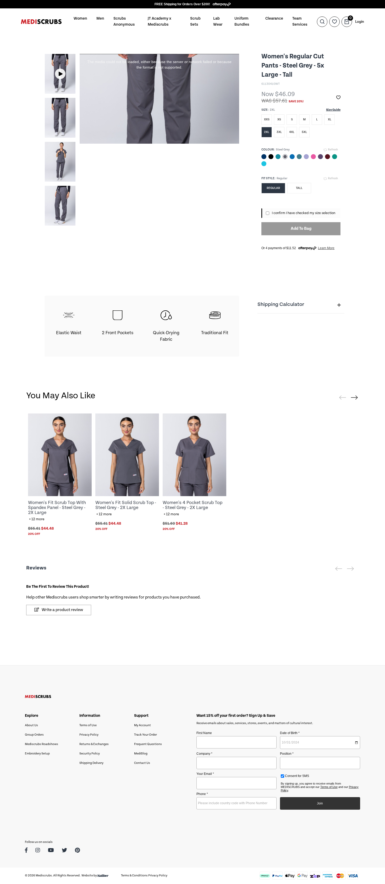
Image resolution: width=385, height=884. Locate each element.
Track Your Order (145, 734)
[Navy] (263, 156)
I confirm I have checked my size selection (303, 213)
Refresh (332, 149)
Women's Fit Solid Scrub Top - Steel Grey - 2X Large (125, 505)
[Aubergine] (320, 156)
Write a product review (62, 609)
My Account (142, 725)
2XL (266, 132)
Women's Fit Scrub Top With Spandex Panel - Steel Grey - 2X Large (57, 507)
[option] (60, 74)
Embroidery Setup (37, 753)
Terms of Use (88, 725)
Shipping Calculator (280, 304)
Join (320, 803)
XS (279, 119)
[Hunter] (334, 156)
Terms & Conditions (134, 875)
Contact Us (142, 763)
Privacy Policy (88, 734)
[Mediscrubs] (41, 21)
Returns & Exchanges (94, 744)
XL (329, 119)
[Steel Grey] (285, 156)
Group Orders (34, 734)
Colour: (267, 149)
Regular (273, 188)
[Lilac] (306, 156)
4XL (291, 132)
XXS (267, 119)
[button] (338, 97)
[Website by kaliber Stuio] (102, 875)
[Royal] (292, 156)
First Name (204, 733)
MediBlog (140, 753)
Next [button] (66, 139)
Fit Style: (268, 178)
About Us (31, 725)
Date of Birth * (290, 733)
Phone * (202, 794)
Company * (204, 754)
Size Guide (333, 109)
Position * (287, 754)
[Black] (270, 156)
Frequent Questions (148, 744)
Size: (264, 109)
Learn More (326, 248)
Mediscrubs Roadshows (41, 744)
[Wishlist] (334, 21)
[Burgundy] (327, 156)
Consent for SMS (296, 776)
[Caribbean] (299, 156)
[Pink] (313, 156)
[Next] (354, 397)
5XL (304, 132)
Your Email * (205, 774)
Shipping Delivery (91, 763)
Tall (299, 188)
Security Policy (89, 753)
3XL (279, 132)
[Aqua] (263, 163)
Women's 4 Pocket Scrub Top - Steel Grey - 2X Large (192, 505)
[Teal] (278, 156)
